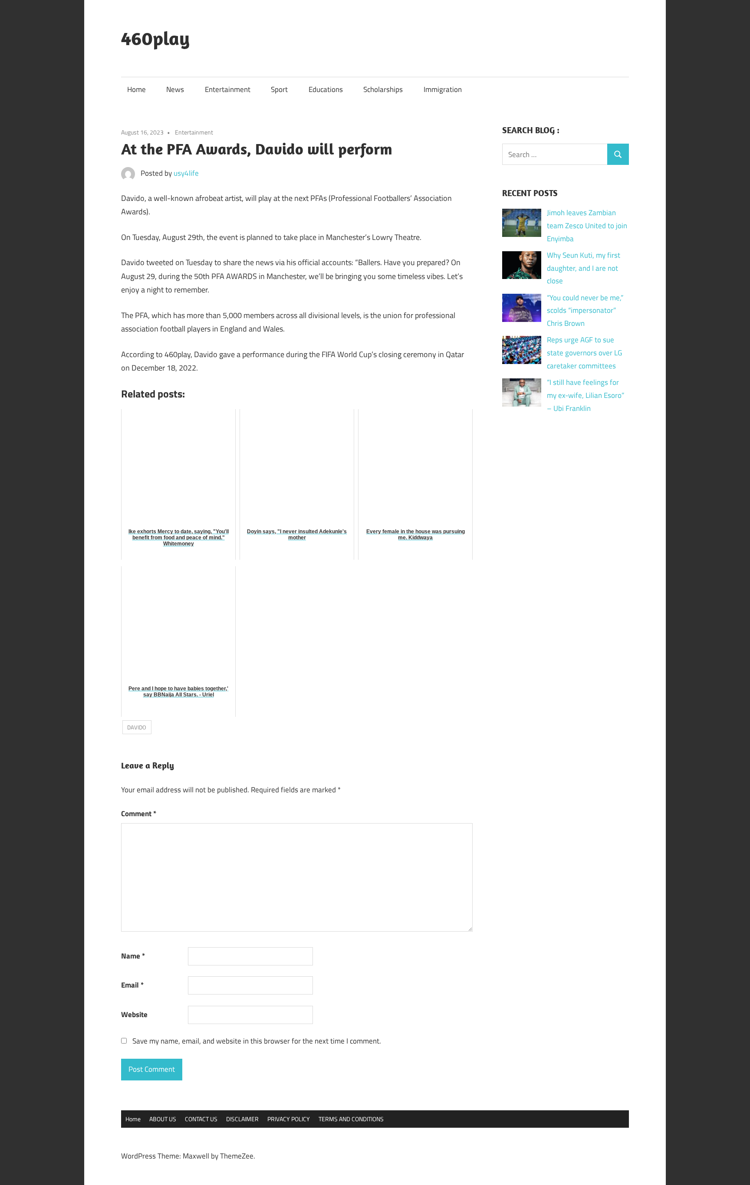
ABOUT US (162, 1118)
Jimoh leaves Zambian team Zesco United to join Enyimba (587, 225)
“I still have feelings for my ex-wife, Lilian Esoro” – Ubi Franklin (585, 395)
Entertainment (227, 89)
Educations (326, 89)
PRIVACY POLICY (288, 1118)
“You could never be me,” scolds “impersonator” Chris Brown (585, 310)
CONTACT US (201, 1118)
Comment (138, 813)
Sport (279, 89)
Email (132, 985)
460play (155, 38)
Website (134, 1014)
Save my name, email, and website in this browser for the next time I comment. (256, 1041)
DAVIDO (136, 727)
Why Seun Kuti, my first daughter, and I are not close (583, 268)
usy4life (186, 173)
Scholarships (383, 89)
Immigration (443, 89)
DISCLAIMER (242, 1118)
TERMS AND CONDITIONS (351, 1118)
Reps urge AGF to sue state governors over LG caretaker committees (584, 352)
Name (133, 956)
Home (136, 89)
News (175, 89)
